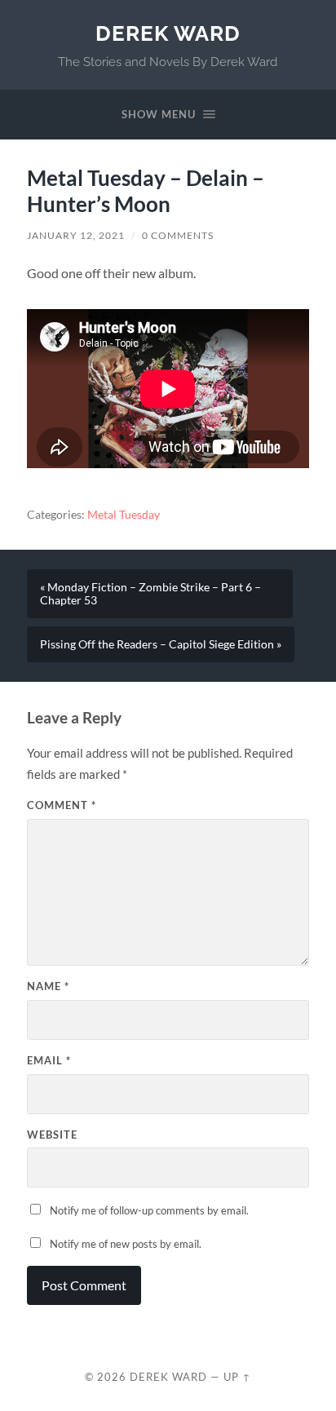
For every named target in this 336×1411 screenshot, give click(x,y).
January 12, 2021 (76, 235)
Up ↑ (237, 1376)
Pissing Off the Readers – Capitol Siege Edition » (160, 644)
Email (49, 1060)
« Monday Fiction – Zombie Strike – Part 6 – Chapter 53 (150, 594)
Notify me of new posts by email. (125, 1243)
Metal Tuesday (123, 514)
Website (52, 1134)
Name (48, 986)
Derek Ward (168, 33)
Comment (61, 805)
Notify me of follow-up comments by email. (149, 1210)
